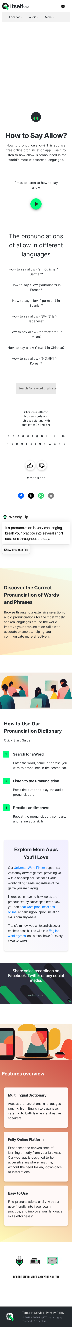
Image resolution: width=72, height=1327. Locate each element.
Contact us (40, 1321)
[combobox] (36, 388)
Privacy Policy (55, 1312)
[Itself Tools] (36, 1270)
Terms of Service (33, 1312)
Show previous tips (16, 549)
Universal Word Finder (29, 867)
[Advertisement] (36, 60)
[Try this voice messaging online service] (36, 983)
